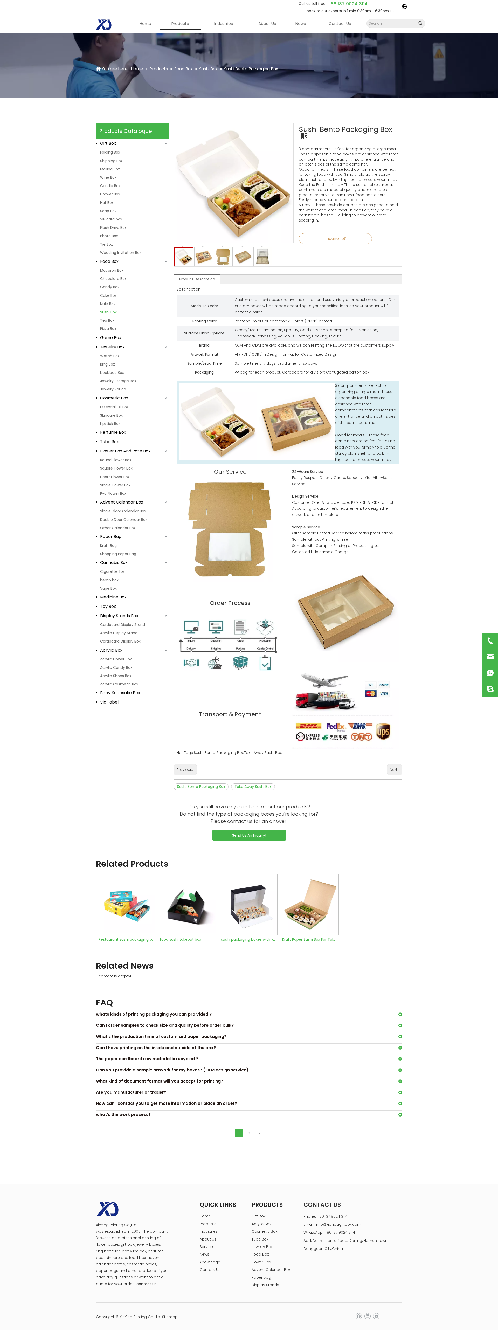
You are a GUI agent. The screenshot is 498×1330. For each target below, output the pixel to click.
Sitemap (170, 1316)
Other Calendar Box (118, 527)
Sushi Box (108, 312)
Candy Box (109, 287)
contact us (146, 1283)
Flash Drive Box (113, 227)
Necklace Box (112, 372)
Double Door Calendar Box (123, 519)
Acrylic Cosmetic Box (119, 684)
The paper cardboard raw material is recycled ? (147, 1059)
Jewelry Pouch (113, 389)
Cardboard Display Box (120, 641)
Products (208, 1223)
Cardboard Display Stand (122, 624)
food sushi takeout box (180, 939)
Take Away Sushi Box (253, 786)
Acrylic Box (111, 650)
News (204, 1254)
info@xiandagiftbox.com (338, 1224)
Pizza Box (108, 328)
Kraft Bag (108, 545)
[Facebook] (358, 1316)
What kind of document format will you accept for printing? (159, 1081)
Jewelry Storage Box (118, 380)
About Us (208, 1239)
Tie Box (106, 244)
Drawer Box (110, 194)
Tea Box (107, 320)
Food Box (109, 261)
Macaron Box (111, 270)
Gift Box (108, 143)
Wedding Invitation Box (120, 252)
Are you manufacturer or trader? (131, 1092)
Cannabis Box (114, 563)
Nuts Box (107, 303)
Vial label (109, 702)
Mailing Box (110, 169)
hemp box (109, 580)
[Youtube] (376, 1316)
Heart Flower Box (115, 476)
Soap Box (108, 210)
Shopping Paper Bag (118, 553)
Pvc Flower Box (113, 493)
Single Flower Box (115, 485)
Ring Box (107, 364)
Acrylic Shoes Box (115, 675)
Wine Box (108, 177)
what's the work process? (123, 1115)
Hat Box (107, 202)
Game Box (110, 338)
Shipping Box (111, 160)
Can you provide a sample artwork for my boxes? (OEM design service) (172, 1070)
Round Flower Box (115, 460)
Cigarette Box (112, 571)
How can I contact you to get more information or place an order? (166, 1103)
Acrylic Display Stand (118, 633)
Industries (209, 1231)
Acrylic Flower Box (116, 659)
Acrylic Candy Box (116, 667)
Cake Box (108, 295)
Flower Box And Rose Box (125, 451)
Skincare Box (111, 415)
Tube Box (109, 442)
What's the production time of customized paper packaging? (161, 1036)
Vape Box (108, 588)
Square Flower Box (116, 468)
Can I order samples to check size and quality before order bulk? (165, 1025)
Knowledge (210, 1262)
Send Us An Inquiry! (249, 835)
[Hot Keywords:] (421, 23)
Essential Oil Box (114, 407)
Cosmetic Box (114, 398)
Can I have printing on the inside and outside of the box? (156, 1048)
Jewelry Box (112, 347)
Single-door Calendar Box (123, 511)
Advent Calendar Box (121, 502)
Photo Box (109, 235)
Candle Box (110, 185)
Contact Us (210, 1269)
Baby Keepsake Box (120, 693)
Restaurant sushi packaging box (127, 939)
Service (206, 1246)
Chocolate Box (113, 278)
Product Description (197, 279)
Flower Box (261, 1262)
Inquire (332, 239)
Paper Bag (110, 537)
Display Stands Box (119, 616)
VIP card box (111, 219)
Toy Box (108, 606)
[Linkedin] (367, 1316)
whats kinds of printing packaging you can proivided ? (154, 1014)
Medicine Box (113, 597)
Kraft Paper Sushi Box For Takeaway (310, 939)
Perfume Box (113, 432)
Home (205, 1216)
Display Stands (265, 1284)
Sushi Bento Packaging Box (201, 786)
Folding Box (110, 152)
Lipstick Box (110, 423)
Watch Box (110, 356)
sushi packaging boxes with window (249, 939)
